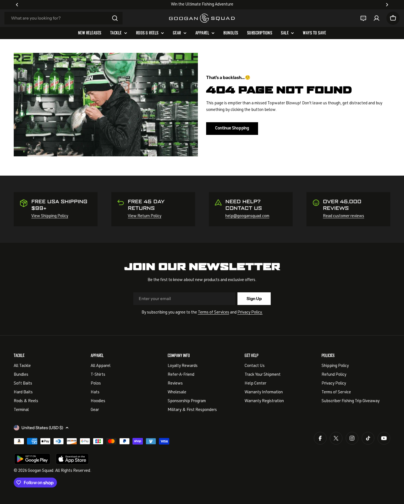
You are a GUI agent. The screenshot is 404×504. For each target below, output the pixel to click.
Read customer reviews (343, 216)
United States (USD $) (42, 427)
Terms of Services (213, 312)
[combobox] (63, 18)
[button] (17, 4)
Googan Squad (40, 471)
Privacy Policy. (250, 312)
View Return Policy (144, 216)
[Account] (376, 18)
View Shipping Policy (49, 216)
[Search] (115, 18)
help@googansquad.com (247, 216)
